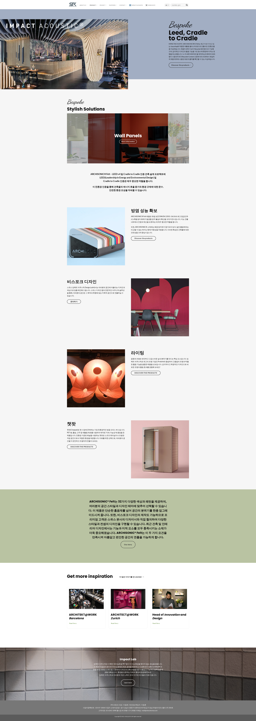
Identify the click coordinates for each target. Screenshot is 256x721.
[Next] (184, 138)
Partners (112, 5)
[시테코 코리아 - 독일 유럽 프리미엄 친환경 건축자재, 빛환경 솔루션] (70, 5)
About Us (83, 5)
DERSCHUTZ (151, 5)
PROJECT (102, 5)
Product (93, 5)
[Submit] (187, 5)
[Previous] (72, 138)
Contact (122, 5)
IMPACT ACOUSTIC (137, 5)
